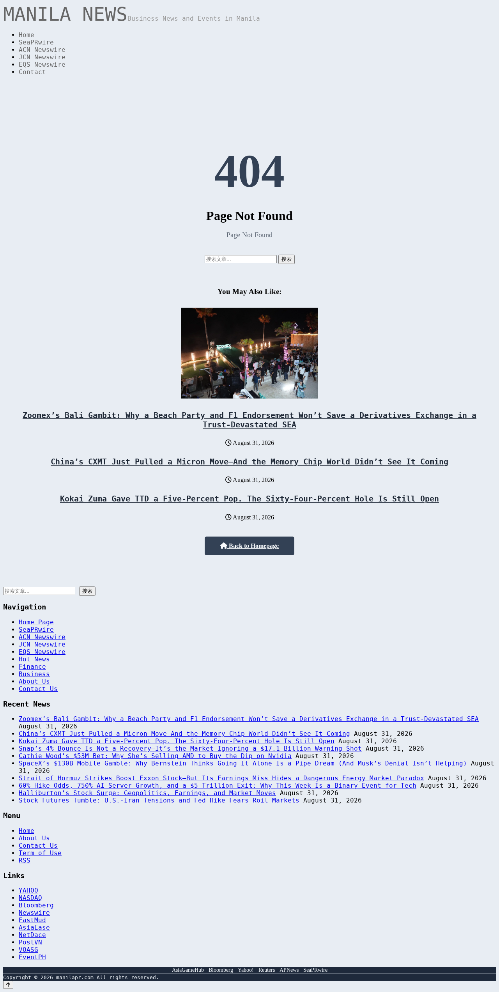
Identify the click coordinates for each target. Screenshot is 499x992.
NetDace (32, 935)
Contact (32, 72)
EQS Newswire (42, 64)
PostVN (30, 942)
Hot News (34, 659)
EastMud (32, 920)
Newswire (34, 912)
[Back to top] (8, 985)
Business (34, 674)
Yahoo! (246, 970)
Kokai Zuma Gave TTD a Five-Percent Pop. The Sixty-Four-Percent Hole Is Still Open (249, 498)
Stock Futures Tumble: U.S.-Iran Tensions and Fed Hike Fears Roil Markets (159, 800)
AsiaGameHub (188, 970)
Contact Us (38, 689)
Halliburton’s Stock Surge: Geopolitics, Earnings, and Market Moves (147, 793)
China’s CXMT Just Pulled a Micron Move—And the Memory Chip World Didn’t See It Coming (249, 461)
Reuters (266, 970)
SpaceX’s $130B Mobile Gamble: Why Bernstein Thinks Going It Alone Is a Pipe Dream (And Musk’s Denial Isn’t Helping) (243, 763)
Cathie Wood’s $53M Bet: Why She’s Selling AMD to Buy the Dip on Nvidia (155, 756)
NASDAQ (30, 898)
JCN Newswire (42, 57)
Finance (32, 666)
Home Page (36, 622)
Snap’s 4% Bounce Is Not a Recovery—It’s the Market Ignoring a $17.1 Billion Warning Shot (190, 748)
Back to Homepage (253, 545)
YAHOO (28, 890)
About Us (34, 681)
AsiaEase (34, 927)
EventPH (32, 957)
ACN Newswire (42, 49)
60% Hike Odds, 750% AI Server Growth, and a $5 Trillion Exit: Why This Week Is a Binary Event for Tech (217, 785)
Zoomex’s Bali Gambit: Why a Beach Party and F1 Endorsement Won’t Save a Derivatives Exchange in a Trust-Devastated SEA (249, 420)
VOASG (28, 949)
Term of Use (40, 853)
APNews (289, 970)
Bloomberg (36, 905)
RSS (24, 860)
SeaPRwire (36, 42)
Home (26, 35)
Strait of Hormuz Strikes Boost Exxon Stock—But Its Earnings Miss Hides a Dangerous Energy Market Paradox (221, 778)
